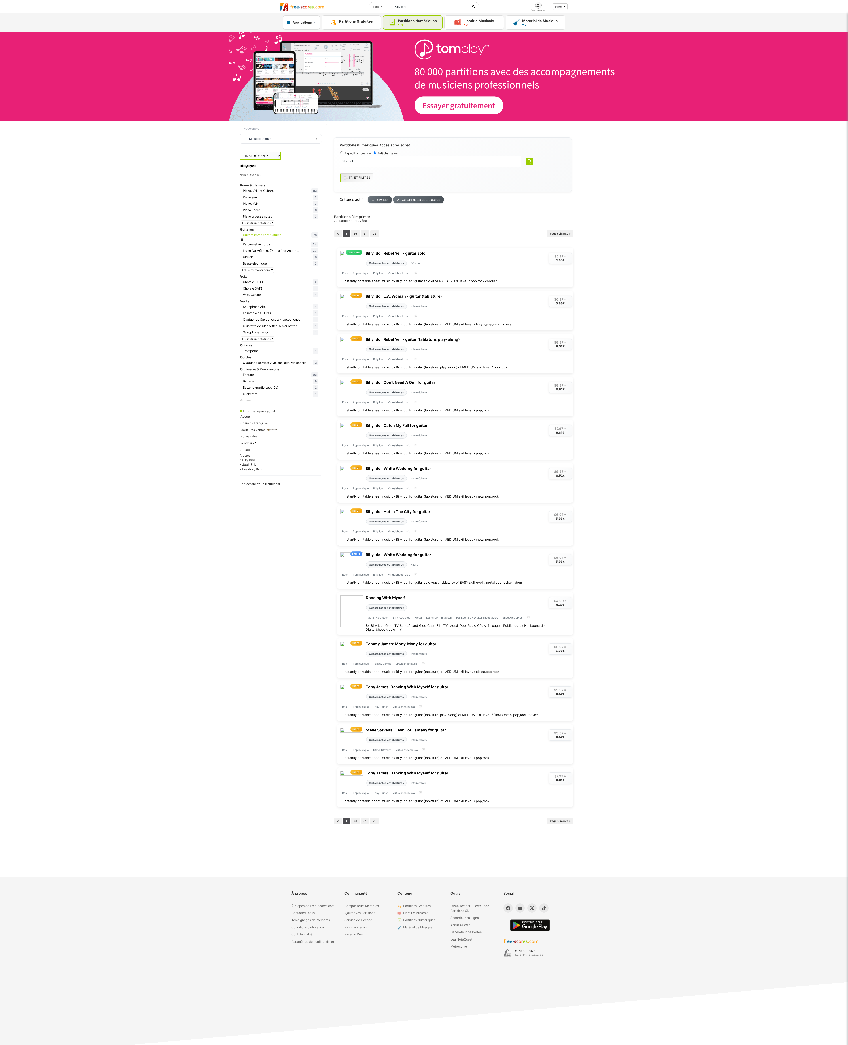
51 (365, 233)
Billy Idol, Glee (401, 617)
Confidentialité (302, 934)
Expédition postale (358, 153)
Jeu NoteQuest (461, 939)
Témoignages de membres (311, 920)
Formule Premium (356, 927)
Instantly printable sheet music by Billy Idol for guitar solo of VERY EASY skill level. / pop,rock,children (420, 281)
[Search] (529, 161)
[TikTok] (544, 908)
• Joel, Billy (248, 465)
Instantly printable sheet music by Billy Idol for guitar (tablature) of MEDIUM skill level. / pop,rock (416, 410)
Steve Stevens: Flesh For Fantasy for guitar (406, 730)
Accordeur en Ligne (464, 918)
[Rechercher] (473, 6)
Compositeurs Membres (361, 906)
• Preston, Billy (251, 469)
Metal (418, 617)
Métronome (458, 946)
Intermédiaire (419, 306)
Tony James (380, 706)
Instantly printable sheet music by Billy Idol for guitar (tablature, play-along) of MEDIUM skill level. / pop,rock (425, 367)
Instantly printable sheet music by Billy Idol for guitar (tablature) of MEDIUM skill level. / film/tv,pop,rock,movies (427, 324)
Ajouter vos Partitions (359, 913)
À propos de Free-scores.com (313, 906)
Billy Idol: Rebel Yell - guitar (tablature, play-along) (413, 339)
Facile (414, 564)
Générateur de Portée (466, 932)
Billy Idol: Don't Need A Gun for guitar (400, 382)
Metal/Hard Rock (377, 617)
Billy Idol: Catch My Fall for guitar (397, 425)
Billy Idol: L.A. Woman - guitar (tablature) (404, 296)
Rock (345, 273)
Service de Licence (358, 920)
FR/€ (558, 6)
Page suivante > (560, 233)
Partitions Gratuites (417, 906)
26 (355, 233)
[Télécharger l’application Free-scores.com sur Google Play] (530, 925)
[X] (532, 908)
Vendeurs (247, 443)
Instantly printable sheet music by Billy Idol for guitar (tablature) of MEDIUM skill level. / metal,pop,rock (421, 496)
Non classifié (251, 175)
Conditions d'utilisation (308, 927)
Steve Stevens (382, 750)
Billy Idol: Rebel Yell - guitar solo (396, 253)
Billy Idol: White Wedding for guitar (398, 468)
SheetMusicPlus (512, 617)
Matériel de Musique (417, 927)
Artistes (246, 449)
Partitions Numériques (419, 920)
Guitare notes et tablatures (421, 199)
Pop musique (361, 273)
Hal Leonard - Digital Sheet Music (477, 617)
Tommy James (382, 663)
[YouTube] (520, 908)
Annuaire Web (460, 925)
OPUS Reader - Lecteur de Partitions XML (469, 908)
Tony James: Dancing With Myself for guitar (407, 687)
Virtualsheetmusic (399, 273)
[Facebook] (508, 908)
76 (374, 233)
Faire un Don (353, 934)
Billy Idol (382, 199)
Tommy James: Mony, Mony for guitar (401, 644)
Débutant (416, 263)
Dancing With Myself (385, 597)
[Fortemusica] (507, 953)
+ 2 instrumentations (257, 223)
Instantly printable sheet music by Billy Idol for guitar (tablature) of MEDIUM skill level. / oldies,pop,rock (421, 672)
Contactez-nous (303, 913)
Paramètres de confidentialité (313, 941)
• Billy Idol (247, 460)
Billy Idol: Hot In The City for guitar (398, 511)
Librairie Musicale (415, 913)
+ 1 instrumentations (256, 270)
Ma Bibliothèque (260, 138)
